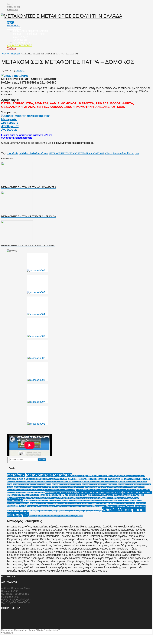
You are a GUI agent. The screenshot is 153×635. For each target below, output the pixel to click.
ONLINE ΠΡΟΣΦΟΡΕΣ (19, 45)
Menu (10, 22)
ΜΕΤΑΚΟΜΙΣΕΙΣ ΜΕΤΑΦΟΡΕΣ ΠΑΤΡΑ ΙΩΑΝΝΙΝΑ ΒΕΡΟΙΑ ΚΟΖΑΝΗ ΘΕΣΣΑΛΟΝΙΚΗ (104, 495)
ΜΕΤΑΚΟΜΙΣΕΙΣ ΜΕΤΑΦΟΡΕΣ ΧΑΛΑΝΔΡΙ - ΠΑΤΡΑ (49, 503)
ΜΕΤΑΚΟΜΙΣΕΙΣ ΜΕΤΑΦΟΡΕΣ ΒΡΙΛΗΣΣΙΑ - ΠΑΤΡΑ (131, 479)
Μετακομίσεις (40, 115)
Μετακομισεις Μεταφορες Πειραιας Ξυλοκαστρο (82, 511)
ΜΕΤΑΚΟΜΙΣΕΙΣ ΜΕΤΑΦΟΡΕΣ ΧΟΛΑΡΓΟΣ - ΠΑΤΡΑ (87, 503)
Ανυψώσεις (20, 40)
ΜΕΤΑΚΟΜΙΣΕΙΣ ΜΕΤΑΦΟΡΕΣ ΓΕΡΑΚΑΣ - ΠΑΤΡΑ (63, 482)
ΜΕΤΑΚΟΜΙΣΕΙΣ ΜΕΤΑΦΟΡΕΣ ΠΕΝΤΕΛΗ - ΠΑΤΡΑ (42, 501)
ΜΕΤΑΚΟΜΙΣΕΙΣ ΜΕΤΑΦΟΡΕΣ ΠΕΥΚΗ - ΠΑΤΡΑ (111, 501)
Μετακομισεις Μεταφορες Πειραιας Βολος (75, 506)
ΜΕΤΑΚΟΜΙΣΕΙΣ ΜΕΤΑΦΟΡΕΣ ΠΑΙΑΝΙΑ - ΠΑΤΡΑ (94, 490)
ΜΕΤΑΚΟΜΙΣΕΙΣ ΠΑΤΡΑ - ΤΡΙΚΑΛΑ (121, 503)
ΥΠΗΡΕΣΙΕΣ (14, 28)
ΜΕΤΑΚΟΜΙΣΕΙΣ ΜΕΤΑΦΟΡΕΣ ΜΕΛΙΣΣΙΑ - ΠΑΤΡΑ (70, 487)
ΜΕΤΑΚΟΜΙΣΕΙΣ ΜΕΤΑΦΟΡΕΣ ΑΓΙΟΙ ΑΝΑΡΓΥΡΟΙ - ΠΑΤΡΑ (45, 479)
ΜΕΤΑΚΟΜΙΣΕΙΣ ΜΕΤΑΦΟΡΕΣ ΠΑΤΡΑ (60, 492)
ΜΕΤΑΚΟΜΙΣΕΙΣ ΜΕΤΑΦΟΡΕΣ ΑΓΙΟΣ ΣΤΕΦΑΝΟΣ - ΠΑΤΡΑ (90, 479)
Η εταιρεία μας (13, 7)
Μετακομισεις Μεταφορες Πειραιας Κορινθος (113, 506)
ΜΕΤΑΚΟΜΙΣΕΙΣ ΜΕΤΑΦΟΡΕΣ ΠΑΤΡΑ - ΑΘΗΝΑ (99, 492)
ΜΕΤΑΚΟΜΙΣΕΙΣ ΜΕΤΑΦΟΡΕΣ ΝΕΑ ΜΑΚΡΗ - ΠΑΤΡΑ (55, 490)
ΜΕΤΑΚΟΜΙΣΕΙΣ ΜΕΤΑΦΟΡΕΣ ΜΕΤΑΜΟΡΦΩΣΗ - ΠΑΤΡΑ (110, 487)
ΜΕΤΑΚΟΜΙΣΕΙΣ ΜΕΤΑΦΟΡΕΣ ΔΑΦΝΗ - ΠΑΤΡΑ (100, 482)
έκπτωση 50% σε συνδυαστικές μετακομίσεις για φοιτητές (56, 516)
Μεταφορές (9, 119)
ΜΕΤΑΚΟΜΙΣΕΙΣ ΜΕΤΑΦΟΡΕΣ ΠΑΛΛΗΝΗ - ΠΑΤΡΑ (131, 490)
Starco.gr (8, 632)
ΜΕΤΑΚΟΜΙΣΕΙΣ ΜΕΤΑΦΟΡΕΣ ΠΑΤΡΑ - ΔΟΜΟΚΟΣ (76, 153)
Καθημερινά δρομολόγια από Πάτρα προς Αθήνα (95, 476)
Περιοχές (13, 25)
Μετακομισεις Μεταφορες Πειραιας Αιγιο (43, 506)
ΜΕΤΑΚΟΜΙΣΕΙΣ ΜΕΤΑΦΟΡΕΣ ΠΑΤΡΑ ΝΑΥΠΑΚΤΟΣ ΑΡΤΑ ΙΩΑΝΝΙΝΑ (40, 498)
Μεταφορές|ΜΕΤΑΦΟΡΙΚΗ (29, 34)
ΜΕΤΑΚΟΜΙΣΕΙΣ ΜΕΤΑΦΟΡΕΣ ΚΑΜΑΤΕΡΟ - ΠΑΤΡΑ (32, 484)
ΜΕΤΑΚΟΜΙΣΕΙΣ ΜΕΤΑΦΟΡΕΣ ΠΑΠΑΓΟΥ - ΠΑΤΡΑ (26, 492)
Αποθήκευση (21, 42)
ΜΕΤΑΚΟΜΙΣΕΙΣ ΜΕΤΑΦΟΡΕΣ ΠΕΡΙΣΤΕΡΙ (78, 501)
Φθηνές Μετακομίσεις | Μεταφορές (122, 153)
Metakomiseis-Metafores (33, 153)
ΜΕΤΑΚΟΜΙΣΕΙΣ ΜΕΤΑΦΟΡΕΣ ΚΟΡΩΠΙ (66, 484)
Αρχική (10, 4)
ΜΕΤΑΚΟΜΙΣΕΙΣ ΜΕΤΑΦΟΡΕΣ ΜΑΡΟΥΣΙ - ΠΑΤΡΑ (32, 487)
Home (5, 53)
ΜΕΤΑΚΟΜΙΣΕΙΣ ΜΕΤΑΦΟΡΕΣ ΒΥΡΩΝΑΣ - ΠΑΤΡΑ (26, 482)
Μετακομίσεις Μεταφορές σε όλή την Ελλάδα (22, 630)
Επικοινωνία (12, 10)
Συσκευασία (20, 37)
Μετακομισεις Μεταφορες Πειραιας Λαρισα (46, 511)
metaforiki (12, 153)
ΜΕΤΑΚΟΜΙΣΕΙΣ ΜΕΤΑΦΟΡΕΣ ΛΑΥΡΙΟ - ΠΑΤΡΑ (99, 484)
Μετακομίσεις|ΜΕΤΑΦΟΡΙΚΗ (30, 31)
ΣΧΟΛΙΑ (11, 48)
